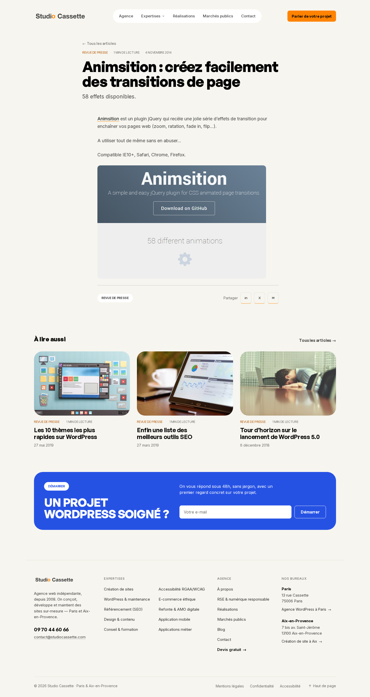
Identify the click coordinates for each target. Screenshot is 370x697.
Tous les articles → (317, 340)
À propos (225, 589)
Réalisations (184, 16)
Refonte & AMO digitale (179, 609)
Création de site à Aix (302, 641)
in (246, 298)
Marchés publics (218, 16)
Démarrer (310, 512)
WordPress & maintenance (127, 599)
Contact (248, 16)
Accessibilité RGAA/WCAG (182, 589)
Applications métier (175, 629)
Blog (221, 629)
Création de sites (118, 589)
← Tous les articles (99, 43)
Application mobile (174, 619)
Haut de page (322, 686)
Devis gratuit (231, 649)
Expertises (150, 16)
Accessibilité (290, 686)
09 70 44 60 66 (51, 629)
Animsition (108, 119)
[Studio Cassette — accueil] (60, 16)
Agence (126, 16)
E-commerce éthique (177, 599)
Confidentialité (262, 686)
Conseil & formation (121, 629)
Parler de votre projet (312, 16)
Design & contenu (119, 619)
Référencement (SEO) (123, 609)
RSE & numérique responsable (243, 599)
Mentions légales (230, 686)
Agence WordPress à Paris (306, 609)
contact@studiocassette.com (60, 637)
